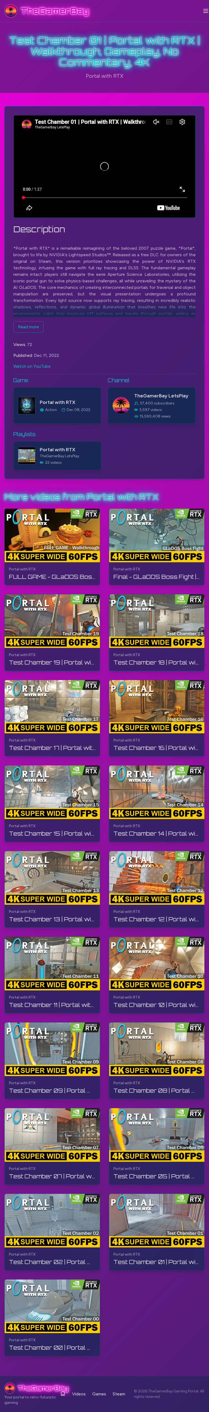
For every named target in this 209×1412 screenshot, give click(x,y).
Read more (28, 326)
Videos (79, 1393)
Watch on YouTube (32, 366)
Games (99, 1393)
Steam (119, 1393)
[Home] (63, 1393)
